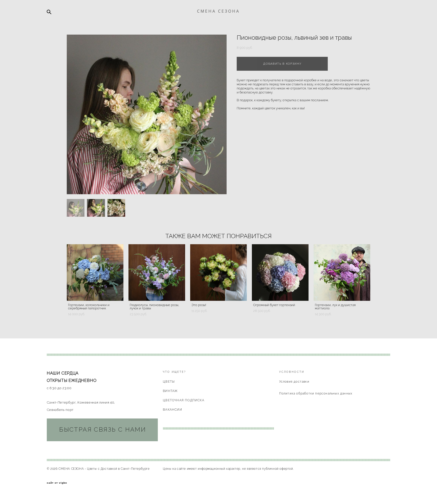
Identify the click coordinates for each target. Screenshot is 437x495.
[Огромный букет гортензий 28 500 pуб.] (280, 272)
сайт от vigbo (57, 483)
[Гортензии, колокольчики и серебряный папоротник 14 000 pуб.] (95, 272)
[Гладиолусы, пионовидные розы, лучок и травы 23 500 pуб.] (156, 272)
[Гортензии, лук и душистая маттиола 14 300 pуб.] (342, 272)
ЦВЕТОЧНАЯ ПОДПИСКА (183, 400)
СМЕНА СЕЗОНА (218, 11)
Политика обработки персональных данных (316, 393)
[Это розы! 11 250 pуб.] (218, 272)
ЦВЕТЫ (169, 381)
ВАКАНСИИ (172, 409)
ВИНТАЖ (170, 391)
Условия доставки (294, 381)
